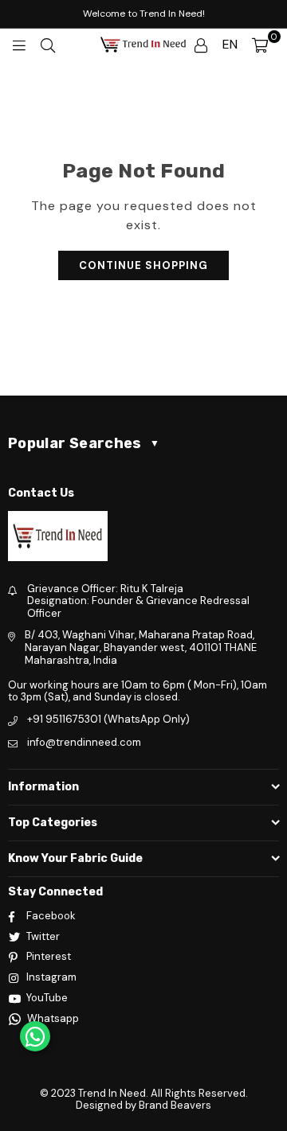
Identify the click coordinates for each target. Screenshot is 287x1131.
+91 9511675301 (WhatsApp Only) (108, 719)
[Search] (47, 45)
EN (230, 44)
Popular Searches (83, 443)
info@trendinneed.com (84, 742)
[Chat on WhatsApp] (35, 1036)
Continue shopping (143, 265)
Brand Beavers (175, 1105)
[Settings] (201, 45)
